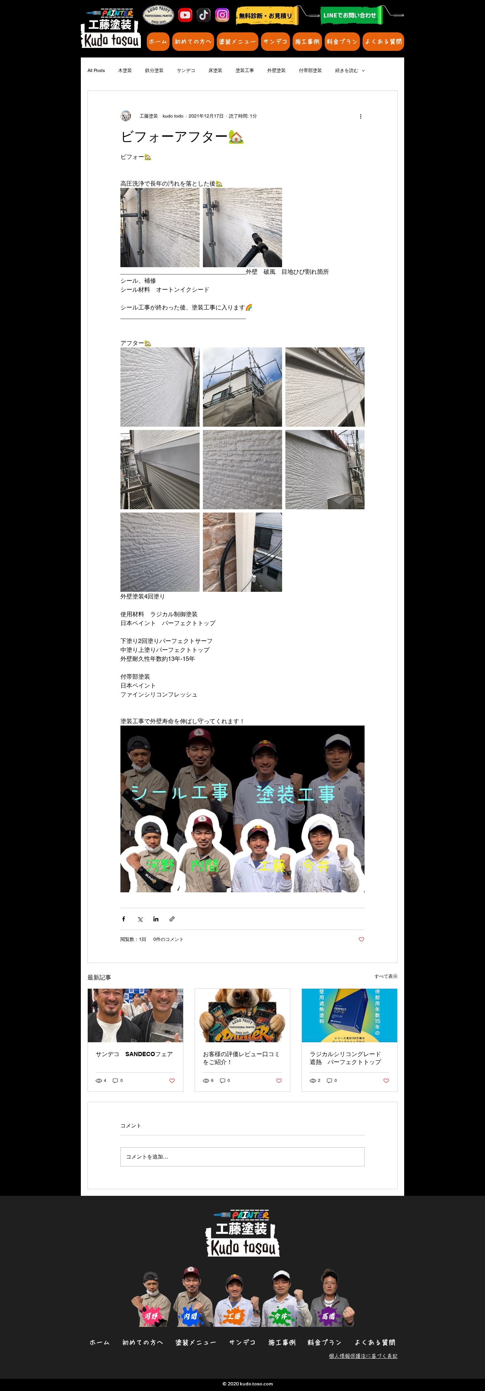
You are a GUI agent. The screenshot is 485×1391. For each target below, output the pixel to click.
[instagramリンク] (222, 15)
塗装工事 (245, 70)
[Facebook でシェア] (123, 919)
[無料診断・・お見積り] (277, 15)
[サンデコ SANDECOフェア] (135, 1015)
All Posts (96, 70)
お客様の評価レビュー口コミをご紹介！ (241, 1058)
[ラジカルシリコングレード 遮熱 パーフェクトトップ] (349, 1015)
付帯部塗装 (310, 70)
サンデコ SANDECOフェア (134, 1054)
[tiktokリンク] (204, 15)
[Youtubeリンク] (185, 15)
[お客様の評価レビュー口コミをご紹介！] (242, 1015)
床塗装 (215, 70)
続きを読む (346, 70)
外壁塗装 (276, 70)
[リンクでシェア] (172, 919)
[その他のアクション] (361, 116)
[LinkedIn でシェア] (156, 919)
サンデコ (186, 70)
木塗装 (125, 70)
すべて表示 (386, 976)
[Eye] (362, 15)
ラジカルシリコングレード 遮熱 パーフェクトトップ (348, 1058)
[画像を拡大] (160, 227)
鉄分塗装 (154, 70)
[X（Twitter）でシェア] (140, 919)
